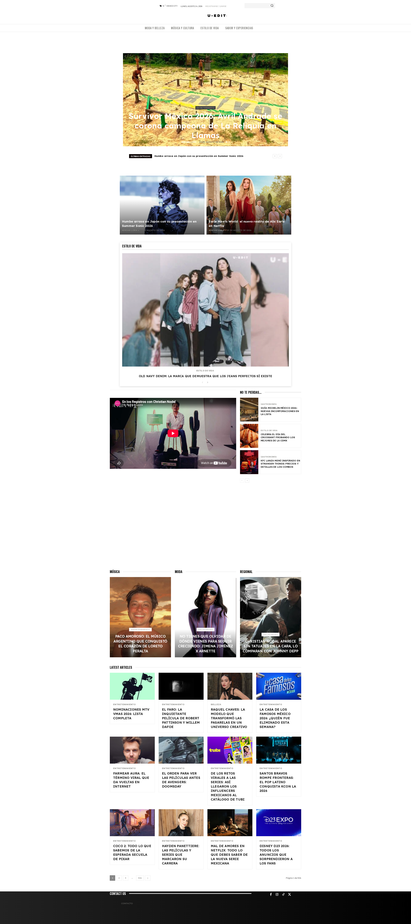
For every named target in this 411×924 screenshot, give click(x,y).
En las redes (205, 629)
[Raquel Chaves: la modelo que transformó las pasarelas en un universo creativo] (229, 686)
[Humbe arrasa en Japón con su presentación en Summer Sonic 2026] (162, 205)
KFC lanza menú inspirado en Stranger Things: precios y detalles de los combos (280, 463)
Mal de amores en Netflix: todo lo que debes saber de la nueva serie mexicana (229, 854)
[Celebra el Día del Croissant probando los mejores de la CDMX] (249, 436)
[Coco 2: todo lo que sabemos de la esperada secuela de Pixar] (132, 822)
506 (140, 878)
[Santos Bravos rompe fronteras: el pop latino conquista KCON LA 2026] (278, 750)
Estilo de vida (205, 371)
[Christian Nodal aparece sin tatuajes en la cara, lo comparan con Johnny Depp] (270, 617)
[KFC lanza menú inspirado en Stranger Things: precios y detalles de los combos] (249, 462)
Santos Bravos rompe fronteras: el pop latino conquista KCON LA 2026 (278, 782)
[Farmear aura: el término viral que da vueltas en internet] (132, 750)
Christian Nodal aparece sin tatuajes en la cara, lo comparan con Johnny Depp (270, 646)
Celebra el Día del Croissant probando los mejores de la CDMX (278, 437)
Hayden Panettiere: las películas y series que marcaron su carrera (180, 854)
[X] (289, 894)
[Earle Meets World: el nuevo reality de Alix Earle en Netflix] (248, 205)
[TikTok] (283, 894)
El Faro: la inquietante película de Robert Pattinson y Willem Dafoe (181, 718)
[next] (280, 156)
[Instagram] (277, 894)
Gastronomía (268, 404)
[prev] (275, 156)
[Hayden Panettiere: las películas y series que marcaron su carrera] (181, 822)
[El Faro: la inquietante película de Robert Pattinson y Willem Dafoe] (181, 686)
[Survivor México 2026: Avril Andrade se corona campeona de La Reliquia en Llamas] (205, 99)
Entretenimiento (205, 108)
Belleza (216, 704)
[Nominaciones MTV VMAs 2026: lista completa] (132, 686)
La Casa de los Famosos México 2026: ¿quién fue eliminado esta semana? (275, 718)
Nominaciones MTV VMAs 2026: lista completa (131, 713)
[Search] (272, 5)
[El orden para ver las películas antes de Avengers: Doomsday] (181, 750)
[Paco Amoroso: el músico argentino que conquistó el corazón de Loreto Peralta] (140, 617)
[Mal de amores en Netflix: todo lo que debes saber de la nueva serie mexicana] (229, 822)
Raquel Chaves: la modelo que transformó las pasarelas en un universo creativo (229, 718)
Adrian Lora (189, 142)
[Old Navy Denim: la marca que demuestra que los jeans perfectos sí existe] (205, 310)
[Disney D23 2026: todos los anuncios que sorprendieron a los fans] (278, 822)
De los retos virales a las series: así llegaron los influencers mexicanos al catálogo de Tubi (228, 786)
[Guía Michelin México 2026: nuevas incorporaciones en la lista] (249, 410)
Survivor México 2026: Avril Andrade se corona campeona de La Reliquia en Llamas (205, 125)
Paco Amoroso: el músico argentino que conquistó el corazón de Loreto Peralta (207, 156)
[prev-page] (202, 383)
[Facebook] (271, 894)
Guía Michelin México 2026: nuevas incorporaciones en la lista (280, 411)
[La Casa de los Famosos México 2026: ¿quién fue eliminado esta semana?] (278, 686)
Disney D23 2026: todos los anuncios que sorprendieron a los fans (276, 854)
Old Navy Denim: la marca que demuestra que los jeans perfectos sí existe (205, 376)
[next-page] (208, 383)
